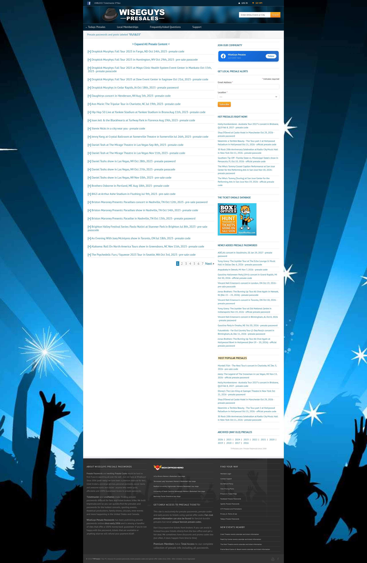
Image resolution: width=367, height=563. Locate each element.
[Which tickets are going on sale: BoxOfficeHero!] (168, 467)
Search (275, 14)
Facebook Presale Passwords (230, 499)
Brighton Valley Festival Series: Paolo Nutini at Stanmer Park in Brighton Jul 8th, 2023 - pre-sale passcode (147, 228)
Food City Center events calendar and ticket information (240, 539)
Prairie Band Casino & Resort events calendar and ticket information (245, 549)
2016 (246, 442)
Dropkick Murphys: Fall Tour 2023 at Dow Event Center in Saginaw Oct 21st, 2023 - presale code (150, 79)
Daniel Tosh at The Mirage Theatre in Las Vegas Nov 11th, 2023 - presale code (138, 153)
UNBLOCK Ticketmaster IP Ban (107, 3)
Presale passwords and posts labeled (114, 34)
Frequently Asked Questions (165, 27)
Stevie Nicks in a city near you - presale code (118, 128)
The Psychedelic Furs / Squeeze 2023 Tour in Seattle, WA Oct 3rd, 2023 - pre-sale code (143, 254)
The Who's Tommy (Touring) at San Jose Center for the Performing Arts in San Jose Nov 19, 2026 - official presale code (246, 182)
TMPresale (96, 559)
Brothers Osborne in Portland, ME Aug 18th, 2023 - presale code (130, 186)
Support (196, 27)
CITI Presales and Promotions (231, 509)
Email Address (225, 82)
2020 (272, 439)
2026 (220, 439)
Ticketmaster (93, 496)
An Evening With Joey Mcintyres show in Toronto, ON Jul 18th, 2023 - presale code (141, 238)
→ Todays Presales (95, 27)
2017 (237, 442)
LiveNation (109, 496)
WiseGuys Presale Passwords (100, 519)
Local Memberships (127, 27)
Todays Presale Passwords (229, 519)
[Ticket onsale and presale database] (237, 219)
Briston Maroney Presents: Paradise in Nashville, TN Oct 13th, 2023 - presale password (143, 218)
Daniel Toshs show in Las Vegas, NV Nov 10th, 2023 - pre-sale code (131, 177)
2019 (220, 442)
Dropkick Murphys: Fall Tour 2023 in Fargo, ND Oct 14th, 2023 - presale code (138, 51)
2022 (254, 439)
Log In (244, 3)
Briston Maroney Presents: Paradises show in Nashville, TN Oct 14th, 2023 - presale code (145, 210)
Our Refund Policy (226, 484)
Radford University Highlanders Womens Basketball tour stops (176, 486)
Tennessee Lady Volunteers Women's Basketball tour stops (175, 481)
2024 (237, 439)
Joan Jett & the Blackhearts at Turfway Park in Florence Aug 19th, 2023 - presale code (143, 120)
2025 (229, 439)
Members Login (225, 474)
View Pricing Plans (227, 489)
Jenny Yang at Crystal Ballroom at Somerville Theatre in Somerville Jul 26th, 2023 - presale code (150, 136)
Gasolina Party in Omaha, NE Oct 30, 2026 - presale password (248, 325)
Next (208, 263)
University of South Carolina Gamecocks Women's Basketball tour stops (179, 491)
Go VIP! (258, 3)
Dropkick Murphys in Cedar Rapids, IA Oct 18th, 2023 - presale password (135, 87)
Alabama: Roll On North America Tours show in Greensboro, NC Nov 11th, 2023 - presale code (147, 246)
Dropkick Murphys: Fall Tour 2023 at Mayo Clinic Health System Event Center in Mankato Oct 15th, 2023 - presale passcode (149, 69)
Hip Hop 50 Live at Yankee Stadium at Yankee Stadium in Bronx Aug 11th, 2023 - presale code (148, 112)
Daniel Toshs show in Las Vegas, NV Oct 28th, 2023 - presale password (134, 161)
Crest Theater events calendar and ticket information (239, 534)
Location (223, 92)
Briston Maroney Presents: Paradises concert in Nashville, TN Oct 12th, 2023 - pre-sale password (150, 202)
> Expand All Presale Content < (151, 44)
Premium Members (164, 543)
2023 (246, 439)
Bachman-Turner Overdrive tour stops (167, 496)
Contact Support (226, 479)
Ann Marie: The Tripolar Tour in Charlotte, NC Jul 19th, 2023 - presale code (135, 104)
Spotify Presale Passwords (229, 504)
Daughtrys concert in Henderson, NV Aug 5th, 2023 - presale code (131, 96)
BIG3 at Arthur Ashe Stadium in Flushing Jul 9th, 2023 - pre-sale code (133, 194)
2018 (229, 442)
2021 (263, 439)
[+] (89, 51)
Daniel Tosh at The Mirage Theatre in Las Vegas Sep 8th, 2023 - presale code (137, 145)
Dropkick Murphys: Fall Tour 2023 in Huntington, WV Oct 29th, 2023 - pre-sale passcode (145, 59)
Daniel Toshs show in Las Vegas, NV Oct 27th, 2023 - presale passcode (133, 169)
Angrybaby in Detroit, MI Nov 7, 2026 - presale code (243, 269)
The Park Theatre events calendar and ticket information (241, 544)
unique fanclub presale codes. (187, 521)
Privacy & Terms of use (228, 514)
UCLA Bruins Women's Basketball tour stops (169, 476)
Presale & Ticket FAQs (228, 494)
